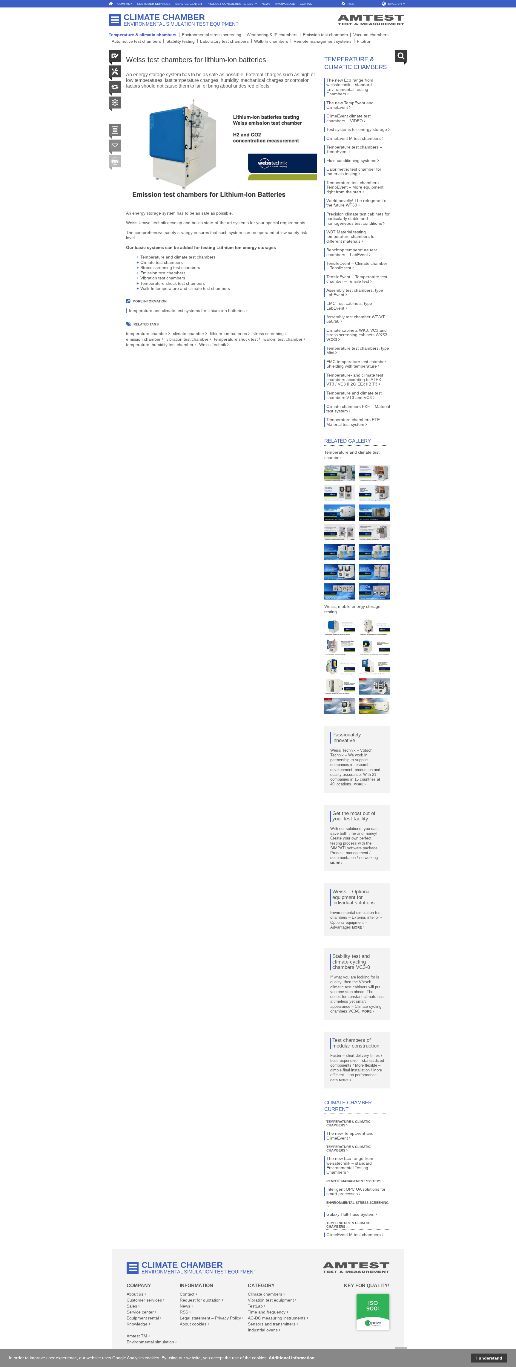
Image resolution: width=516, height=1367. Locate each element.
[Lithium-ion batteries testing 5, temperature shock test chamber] (374, 647)
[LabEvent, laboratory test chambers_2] (374, 532)
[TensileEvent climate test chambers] (339, 552)
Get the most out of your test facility (353, 816)
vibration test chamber (187, 339)
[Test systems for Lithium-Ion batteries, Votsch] (339, 706)
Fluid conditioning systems (351, 160)
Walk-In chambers (271, 41)
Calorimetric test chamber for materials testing (353, 171)
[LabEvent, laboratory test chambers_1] (339, 532)
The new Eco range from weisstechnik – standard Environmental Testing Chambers (349, 87)
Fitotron (364, 41)
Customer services (144, 1300)
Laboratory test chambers (224, 41)
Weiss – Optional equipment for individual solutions (353, 897)
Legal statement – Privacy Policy (210, 1318)
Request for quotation (200, 1300)
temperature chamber (146, 333)
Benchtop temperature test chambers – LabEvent (351, 252)
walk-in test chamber (282, 339)
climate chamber (188, 333)
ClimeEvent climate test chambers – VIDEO (348, 118)
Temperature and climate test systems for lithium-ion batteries (186, 310)
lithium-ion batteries (228, 333)
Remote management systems (322, 41)
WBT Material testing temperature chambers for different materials (351, 237)
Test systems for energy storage (356, 129)
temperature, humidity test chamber (160, 344)
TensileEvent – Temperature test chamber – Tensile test (356, 279)
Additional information (292, 1357)
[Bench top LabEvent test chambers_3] (374, 572)
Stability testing (180, 41)
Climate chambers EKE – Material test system (358, 408)
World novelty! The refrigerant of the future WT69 (357, 202)
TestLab (255, 1306)
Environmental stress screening (211, 35)
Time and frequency (266, 1312)
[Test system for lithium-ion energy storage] (374, 706)
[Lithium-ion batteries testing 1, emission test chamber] (339, 627)
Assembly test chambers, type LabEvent (354, 292)
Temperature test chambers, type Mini (357, 350)
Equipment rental (143, 1318)
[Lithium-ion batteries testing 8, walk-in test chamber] (339, 686)
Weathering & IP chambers (272, 35)
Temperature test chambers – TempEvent (354, 149)
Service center (140, 1312)
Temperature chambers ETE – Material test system (354, 422)
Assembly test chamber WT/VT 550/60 (355, 319)
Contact (187, 1294)
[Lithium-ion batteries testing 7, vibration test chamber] (374, 667)
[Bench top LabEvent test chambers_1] (374, 591)
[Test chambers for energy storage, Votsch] (374, 686)
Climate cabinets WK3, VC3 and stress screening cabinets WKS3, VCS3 (357, 335)
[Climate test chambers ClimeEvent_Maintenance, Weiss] (339, 473)
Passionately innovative (346, 737)
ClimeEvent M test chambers (353, 138)
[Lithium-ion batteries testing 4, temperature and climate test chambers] (339, 647)
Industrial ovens (263, 1330)
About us (135, 1294)
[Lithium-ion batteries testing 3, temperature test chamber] (374, 627)
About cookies (193, 1324)
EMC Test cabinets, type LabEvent (349, 305)
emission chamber (143, 339)
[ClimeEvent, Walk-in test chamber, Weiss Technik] (339, 512)
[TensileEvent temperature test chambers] (374, 552)
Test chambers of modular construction (355, 1043)
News (185, 1306)
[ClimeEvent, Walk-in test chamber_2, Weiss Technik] (374, 512)
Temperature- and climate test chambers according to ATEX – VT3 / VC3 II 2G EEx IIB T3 (355, 380)
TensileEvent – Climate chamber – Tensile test (356, 265)
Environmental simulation (150, 1342)
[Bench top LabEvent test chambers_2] (339, 591)
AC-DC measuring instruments (276, 1318)
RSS (184, 1312)
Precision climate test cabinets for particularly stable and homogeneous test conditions (358, 219)
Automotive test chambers (136, 41)
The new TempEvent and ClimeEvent (350, 105)
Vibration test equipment (271, 1300)
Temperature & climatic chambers (142, 35)
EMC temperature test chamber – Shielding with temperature (358, 364)
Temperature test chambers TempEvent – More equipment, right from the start (355, 187)
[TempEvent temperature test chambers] (339, 572)
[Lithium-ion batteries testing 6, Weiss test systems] (339, 667)
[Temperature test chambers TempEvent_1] (374, 493)
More (358, 784)
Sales (132, 1306)
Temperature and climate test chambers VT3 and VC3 (354, 395)
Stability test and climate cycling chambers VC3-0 (351, 962)
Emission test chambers (325, 35)
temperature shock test (236, 339)
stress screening (268, 333)
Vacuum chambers (370, 35)
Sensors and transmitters (271, 1324)
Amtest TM (137, 1336)
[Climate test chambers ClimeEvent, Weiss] (339, 493)
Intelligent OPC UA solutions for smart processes (356, 1191)
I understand (489, 1358)
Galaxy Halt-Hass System (350, 1214)
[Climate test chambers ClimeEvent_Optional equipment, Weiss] (374, 473)
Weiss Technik (212, 344)
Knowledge (137, 1324)
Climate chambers (265, 1294)
